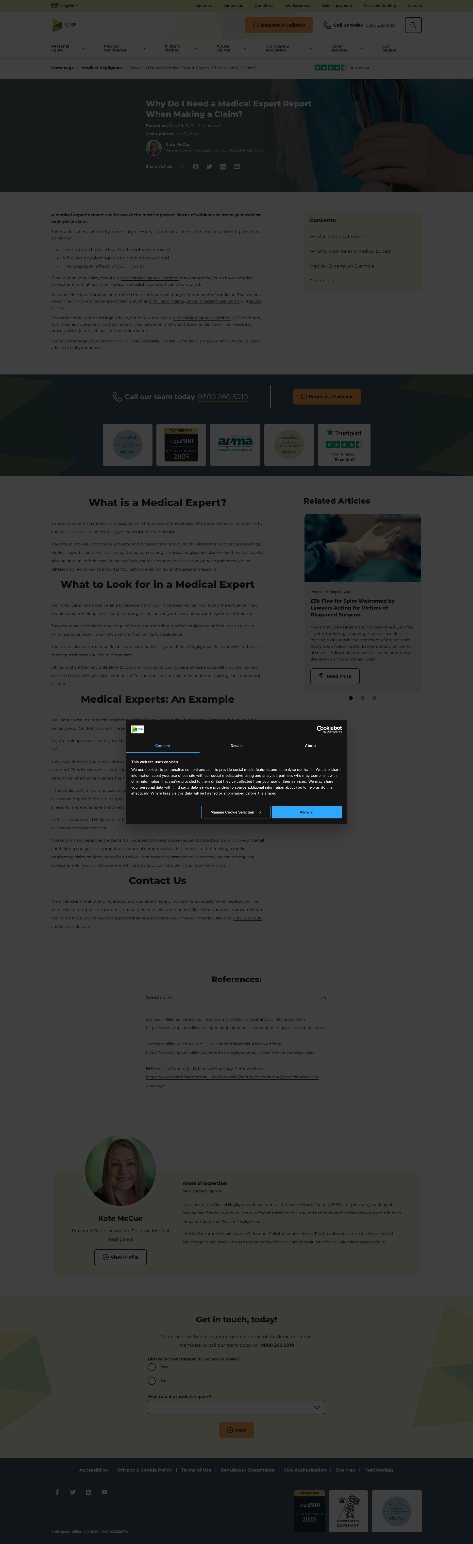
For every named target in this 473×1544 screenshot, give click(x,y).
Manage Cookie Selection (233, 812)
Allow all (307, 812)
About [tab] (310, 746)
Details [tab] (237, 746)
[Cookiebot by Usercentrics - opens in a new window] (320, 729)
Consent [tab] (162, 746)
